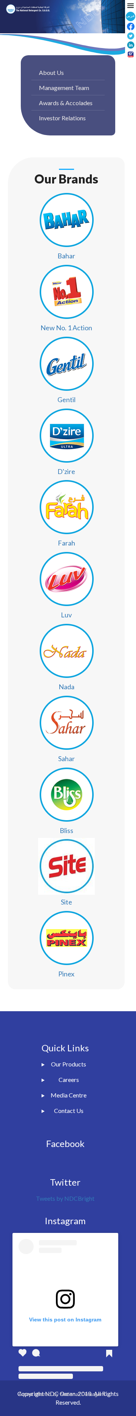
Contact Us (68, 1110)
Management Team (64, 87)
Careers (69, 1079)
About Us (51, 72)
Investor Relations (62, 117)
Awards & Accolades (66, 102)
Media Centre (69, 1095)
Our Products (68, 1064)
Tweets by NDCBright (65, 1198)
